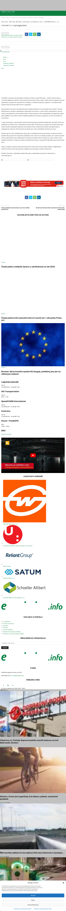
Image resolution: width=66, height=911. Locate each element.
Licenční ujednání (8, 629)
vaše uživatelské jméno (7, 26)
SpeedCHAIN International (13, 401)
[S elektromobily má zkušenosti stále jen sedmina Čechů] (33, 880)
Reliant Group (7, 566)
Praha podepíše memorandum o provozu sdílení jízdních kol (15, 208)
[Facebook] (3, 14)
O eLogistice (6, 621)
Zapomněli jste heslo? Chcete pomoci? (12, 35)
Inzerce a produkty (8, 623)
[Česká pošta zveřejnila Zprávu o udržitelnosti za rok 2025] (33, 239)
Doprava (2, 802)
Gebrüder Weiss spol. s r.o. (10, 524)
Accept (33, 895)
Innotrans (5, 411)
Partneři (5, 627)
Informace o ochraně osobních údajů (22, 908)
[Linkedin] (8, 14)
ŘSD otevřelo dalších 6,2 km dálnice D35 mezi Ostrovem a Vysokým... (32, 853)
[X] (12, 14)
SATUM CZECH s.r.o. (9, 578)
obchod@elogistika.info (17, 675)
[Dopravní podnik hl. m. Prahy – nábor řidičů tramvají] (33, 184)
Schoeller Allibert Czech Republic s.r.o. (14, 597)
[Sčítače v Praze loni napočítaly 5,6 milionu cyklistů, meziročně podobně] (33, 770)
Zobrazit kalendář (6, 434)
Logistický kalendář (8, 65)
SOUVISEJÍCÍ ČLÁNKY (26, 215)
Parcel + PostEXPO (10, 421)
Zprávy (5, 57)
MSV (3, 430)
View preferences (33, 905)
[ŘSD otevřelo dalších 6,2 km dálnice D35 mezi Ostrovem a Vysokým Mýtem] (33, 826)
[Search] (3, 68)
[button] (63, 883)
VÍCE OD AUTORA (42, 215)
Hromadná (3, 746)
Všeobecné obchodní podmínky (12, 631)
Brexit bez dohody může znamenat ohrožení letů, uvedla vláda (50, 208)
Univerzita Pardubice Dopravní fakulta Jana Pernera (17, 545)
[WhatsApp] (35, 197)
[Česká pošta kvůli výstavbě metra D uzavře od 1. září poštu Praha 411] (33, 291)
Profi (4, 59)
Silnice (2, 856)
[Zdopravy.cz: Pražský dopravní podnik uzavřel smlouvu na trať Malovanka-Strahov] (33, 714)
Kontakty (5, 625)
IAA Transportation (10, 391)
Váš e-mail (4, 45)
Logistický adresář (8, 63)
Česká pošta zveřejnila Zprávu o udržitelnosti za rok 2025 (28, 267)
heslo (2, 31)
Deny (33, 900)
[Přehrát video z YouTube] (33, 455)
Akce (4, 61)
